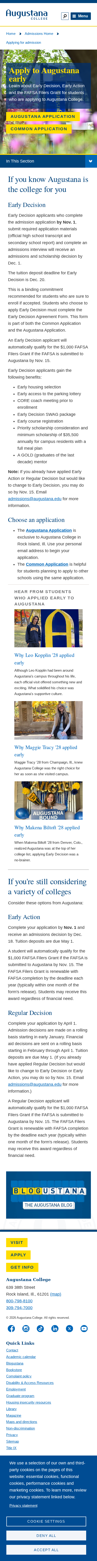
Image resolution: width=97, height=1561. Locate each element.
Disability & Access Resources (30, 1383)
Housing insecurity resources (28, 1402)
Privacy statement (23, 1505)
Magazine (13, 1415)
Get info (22, 1267)
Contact (12, 1350)
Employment (16, 1389)
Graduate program (20, 1396)
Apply (18, 1255)
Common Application (39, 129)
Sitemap (12, 1441)
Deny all (46, 1536)
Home (11, 34)
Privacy (12, 1435)
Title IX (11, 1448)
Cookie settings (46, 1521)
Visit (17, 1242)
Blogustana (14, 1363)
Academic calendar (21, 1357)
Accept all (46, 1550)
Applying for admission (23, 42)
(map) (55, 1294)
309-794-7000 (19, 1307)
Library (11, 1409)
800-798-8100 (19, 1301)
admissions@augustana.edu (34, 498)
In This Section (20, 161)
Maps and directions (21, 1422)
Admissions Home (39, 34)
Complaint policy (19, 1376)
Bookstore (14, 1370)
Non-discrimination (20, 1428)
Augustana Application (43, 116)
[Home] (26, 14)
